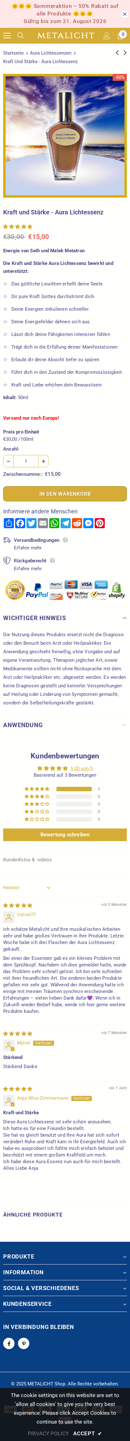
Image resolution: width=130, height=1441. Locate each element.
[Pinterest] (23, 1343)
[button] (17, 227)
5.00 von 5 (82, 768)
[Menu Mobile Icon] (7, 35)
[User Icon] (106, 36)
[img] (17, 905)
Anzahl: (11, 449)
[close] (124, 14)
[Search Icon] (25, 35)
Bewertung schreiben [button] (65, 835)
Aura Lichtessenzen (50, 53)
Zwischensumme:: (23, 474)
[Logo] (65, 36)
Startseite (13, 53)
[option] (65, 136)
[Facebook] (9, 1343)
